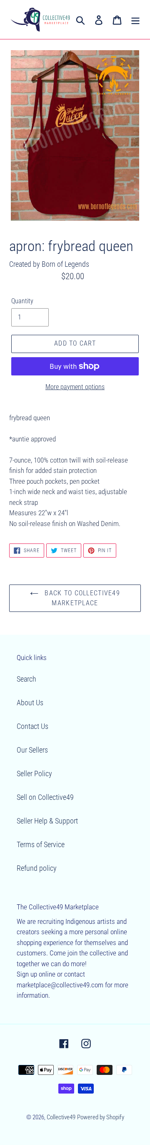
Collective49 (61, 1117)
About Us (30, 702)
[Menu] (135, 19)
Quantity (22, 301)
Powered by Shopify (100, 1117)
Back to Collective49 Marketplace (81, 598)
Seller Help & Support (47, 820)
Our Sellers (32, 749)
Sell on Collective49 (45, 797)
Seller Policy (34, 773)
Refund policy (37, 868)
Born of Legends (65, 264)
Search (26, 679)
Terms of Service (41, 844)
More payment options (75, 387)
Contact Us (32, 726)
